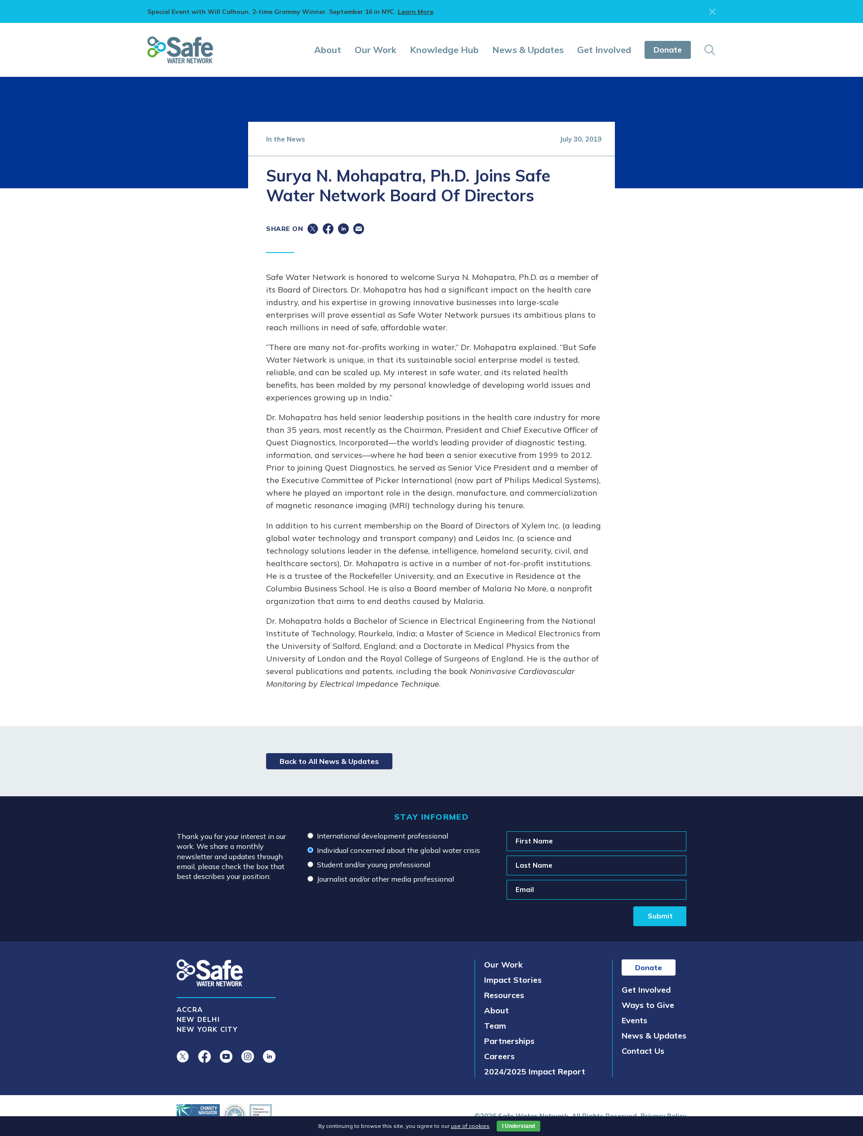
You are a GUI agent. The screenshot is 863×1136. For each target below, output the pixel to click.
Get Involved (604, 49)
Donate (668, 49)
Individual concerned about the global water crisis (398, 850)
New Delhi (198, 1019)
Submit (660, 915)
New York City (207, 1029)
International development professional (382, 835)
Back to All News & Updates (329, 761)
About (327, 49)
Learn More (415, 12)
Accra (190, 1009)
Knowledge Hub (444, 49)
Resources (504, 995)
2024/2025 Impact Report (534, 1071)
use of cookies (470, 1126)
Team (495, 1026)
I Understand (518, 1126)
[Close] (712, 12)
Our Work (375, 49)
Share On (284, 229)
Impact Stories (513, 980)
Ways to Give (648, 1005)
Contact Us (643, 1051)
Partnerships (509, 1041)
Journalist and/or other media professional (385, 878)
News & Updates (528, 49)
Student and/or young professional (373, 864)
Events (634, 1020)
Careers (499, 1056)
